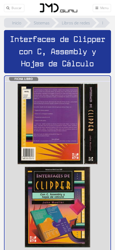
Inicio (16, 22)
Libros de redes (76, 22)
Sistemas (41, 22)
